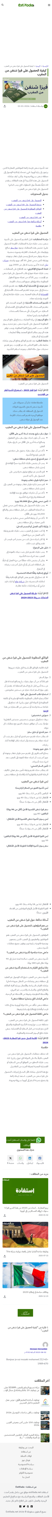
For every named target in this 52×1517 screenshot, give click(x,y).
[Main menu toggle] (49, 5)
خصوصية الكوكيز (26, 1472)
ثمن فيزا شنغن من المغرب (30, 217)
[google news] (28, 1506)
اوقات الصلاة (26, 1456)
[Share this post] (5, 106)
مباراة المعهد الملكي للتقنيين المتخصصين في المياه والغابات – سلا (21, 1436)
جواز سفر (14, 247)
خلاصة (38, 225)
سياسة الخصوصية (26, 1464)
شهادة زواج (19, 581)
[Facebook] (32, 1506)
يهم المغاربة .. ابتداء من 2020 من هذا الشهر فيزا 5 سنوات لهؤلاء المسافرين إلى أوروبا (26, 1209)
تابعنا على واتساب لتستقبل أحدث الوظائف (21, 1142)
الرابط (45, 711)
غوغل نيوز (26, 1460)
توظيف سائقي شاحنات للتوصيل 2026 (22, 1412)
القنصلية (44, 294)
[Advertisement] (26, 37)
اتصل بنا (26, 1477)
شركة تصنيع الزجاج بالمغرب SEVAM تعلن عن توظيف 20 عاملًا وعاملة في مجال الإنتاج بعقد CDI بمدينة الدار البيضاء (21, 1389)
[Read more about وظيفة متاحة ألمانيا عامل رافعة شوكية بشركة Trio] (25, 1234)
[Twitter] (24, 1506)
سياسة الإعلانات (26, 1468)
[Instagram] (20, 1506)
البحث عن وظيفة (26, 1447)
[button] (2, 5)
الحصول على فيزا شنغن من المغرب (26, 200)
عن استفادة (26, 1451)
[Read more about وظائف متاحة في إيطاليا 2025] (25, 1275)
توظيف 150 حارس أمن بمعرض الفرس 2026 (22, 1423)
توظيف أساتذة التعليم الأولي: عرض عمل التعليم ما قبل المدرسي (22, 1401)
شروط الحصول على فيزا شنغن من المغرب (23, 204)
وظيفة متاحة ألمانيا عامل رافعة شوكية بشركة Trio (27, 1251)
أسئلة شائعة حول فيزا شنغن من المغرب (24, 221)
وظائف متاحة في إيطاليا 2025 (35, 1292)
